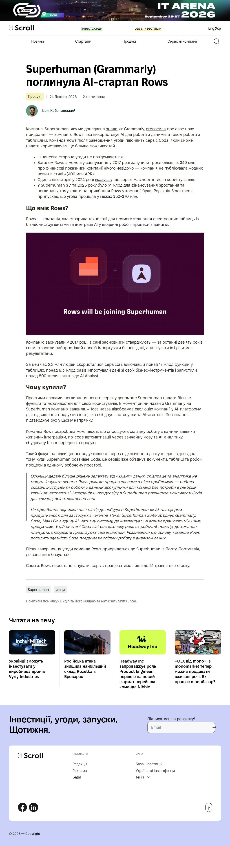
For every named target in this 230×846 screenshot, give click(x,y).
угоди (60, 590)
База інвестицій (148, 28)
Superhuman (38, 590)
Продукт (129, 41)
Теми (140, 777)
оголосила (156, 129)
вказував (103, 179)
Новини (37, 41)
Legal (77, 777)
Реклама (80, 771)
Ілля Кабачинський (58, 111)
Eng (211, 28)
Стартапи (83, 41)
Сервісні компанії (182, 41)
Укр (218, 28)
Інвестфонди (91, 28)
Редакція (80, 764)
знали (111, 129)
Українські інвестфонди (155, 771)
